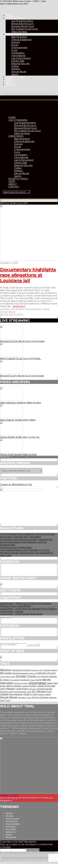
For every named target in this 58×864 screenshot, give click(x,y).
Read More (18, 306)
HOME (9, 15)
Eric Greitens (14, 680)
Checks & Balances (21, 39)
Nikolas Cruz (44, 691)
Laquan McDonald (46, 686)
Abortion (5, 669)
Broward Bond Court (22, 26)
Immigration (17, 53)
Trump (8, 700)
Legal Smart (21, 688)
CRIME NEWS (13, 34)
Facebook (24, 680)
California (32, 673)
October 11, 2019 (9, 262)
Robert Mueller (44, 694)
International (18, 55)
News (46, 309)
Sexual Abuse (18, 71)
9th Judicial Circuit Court (24, 29)
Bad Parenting (19, 37)
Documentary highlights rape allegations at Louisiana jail (28, 275)
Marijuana (32, 689)
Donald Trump (26, 676)
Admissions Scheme (21, 670)
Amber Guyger (37, 670)
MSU (29, 692)
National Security (20, 63)
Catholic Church (46, 673)
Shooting (22, 697)
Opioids (4, 694)
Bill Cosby (6, 672)
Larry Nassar (7, 688)
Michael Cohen (7, 691)
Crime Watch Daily (7, 677)
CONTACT (11, 85)
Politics (15, 66)
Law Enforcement (21, 58)
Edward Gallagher (49, 676)
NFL (34, 691)
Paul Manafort (16, 694)
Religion (15, 69)
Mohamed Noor (20, 692)
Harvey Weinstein (13, 824)
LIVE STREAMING (15, 18)
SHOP (9, 79)
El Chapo (4, 679)
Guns (14, 50)
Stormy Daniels (40, 697)
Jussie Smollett (29, 686)
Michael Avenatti (44, 689)
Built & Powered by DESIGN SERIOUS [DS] (29, 857)
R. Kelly (34, 694)
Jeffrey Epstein (14, 686)
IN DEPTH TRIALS (15, 77)
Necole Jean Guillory (12, 314)
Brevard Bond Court (22, 23)
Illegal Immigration (21, 683)
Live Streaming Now (22, 21)
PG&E (26, 694)
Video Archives (19, 31)
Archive (46, 670)
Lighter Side (17, 61)
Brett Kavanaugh (20, 673)
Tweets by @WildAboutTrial (16, 484)
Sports (14, 74)
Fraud (32, 680)
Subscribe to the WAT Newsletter (18, 841)
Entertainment (19, 47)
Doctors (15, 42)
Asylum (54, 670)
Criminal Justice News (12, 309)
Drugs (14, 45)
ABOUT (10, 82)
